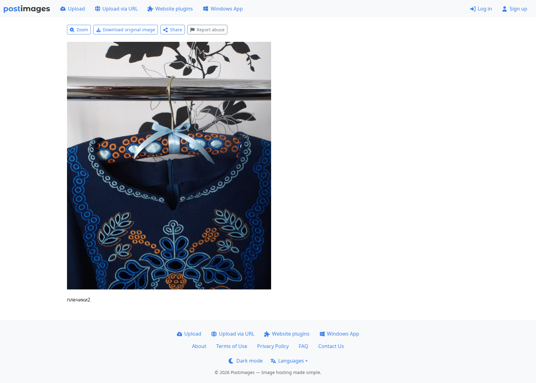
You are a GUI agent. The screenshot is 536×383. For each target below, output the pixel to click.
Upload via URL (120, 8)
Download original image (129, 30)
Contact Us (331, 346)
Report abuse (211, 30)
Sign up (518, 8)
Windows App (227, 8)
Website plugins (174, 8)
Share (176, 30)
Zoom (82, 30)
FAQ (303, 346)
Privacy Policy (273, 346)
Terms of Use (231, 346)
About (199, 346)
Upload (76, 8)
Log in (485, 8)
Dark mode (249, 360)
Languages (291, 360)
